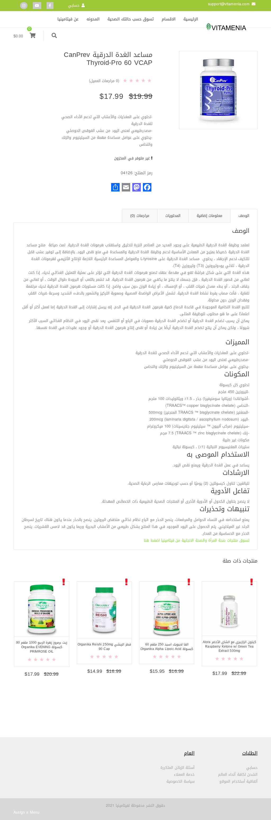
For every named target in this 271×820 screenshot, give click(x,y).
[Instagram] (24, 5)
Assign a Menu (26, 812)
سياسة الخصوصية (180, 781)
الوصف (243, 215)
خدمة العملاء (184, 774)
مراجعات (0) (139, 215)
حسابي (73, 5)
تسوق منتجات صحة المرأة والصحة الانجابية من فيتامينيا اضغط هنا (196, 540)
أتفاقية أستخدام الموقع (238, 781)
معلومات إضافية (209, 215)
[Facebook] (50, 5)
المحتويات (172, 215)
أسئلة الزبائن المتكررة (177, 767)
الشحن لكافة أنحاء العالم (238, 774)
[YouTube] (37, 5)
